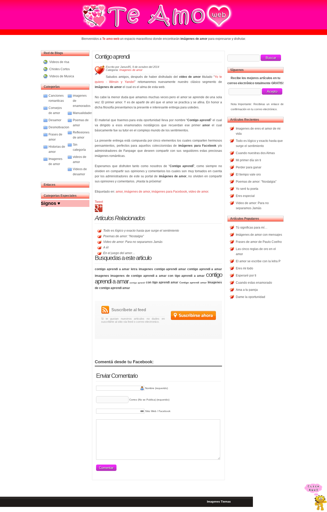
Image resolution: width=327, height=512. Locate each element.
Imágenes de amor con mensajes (259, 234)
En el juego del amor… (119, 253)
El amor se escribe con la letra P (258, 261)
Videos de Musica (61, 76)
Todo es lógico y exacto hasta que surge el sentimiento (141, 230)
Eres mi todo (244, 268)
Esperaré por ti (246, 275)
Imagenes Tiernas (219, 501)
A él (106, 247)
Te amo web (110, 39)
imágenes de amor (137, 191)
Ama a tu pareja (247, 290)
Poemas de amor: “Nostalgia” (123, 236)
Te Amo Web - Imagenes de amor (145, 15)
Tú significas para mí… (251, 227)
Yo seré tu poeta (247, 189)
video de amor (198, 191)
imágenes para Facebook (169, 191)
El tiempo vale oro (248, 174)
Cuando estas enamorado (254, 282)
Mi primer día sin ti (248, 160)
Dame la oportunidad (250, 297)
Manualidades (83, 113)
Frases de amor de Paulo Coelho (259, 242)
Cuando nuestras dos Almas (255, 153)
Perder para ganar (248, 167)
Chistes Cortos (59, 69)
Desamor (55, 120)
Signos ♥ (50, 203)
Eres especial (245, 196)
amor (119, 191)
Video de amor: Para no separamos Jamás (132, 242)
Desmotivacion (59, 127)
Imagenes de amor (131, 69)
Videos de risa (59, 62)
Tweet (99, 202)
